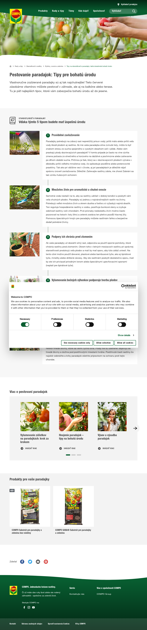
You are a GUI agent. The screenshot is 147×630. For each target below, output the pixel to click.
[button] (68, 455)
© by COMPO (80, 624)
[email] (38, 561)
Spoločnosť (99, 11)
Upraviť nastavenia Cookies (59, 624)
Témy (71, 11)
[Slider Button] (135, 428)
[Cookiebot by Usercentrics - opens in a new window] (123, 286)
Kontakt (13, 624)
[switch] (57, 324)
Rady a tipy (58, 11)
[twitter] (30, 561)
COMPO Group (104, 594)
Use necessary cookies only (77, 343)
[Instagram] (29, 607)
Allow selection (103, 343)
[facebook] (22, 561)
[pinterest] (46, 561)
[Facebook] (24, 607)
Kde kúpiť (84, 11)
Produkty (43, 11)
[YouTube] (33, 607)
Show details (124, 335)
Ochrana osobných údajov (32, 624)
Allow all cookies (125, 343)
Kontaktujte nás (76, 594)
